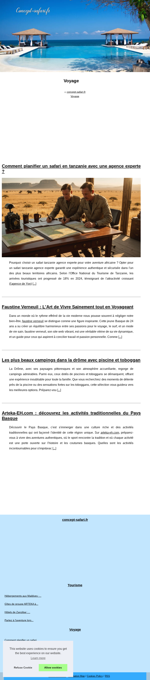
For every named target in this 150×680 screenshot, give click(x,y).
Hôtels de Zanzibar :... (17, 612)
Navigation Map (76, 676)
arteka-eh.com (110, 432)
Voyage (75, 96)
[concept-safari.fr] (75, 36)
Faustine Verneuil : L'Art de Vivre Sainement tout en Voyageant (67, 306)
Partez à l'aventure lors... (19, 620)
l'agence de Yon (20, 283)
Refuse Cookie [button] (23, 667)
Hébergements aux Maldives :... (23, 595)
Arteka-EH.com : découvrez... (22, 664)
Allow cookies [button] (53, 667)
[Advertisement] (71, 127)
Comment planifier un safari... (22, 640)
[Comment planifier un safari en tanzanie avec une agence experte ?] (71, 217)
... (34, 283)
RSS (107, 676)
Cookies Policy (95, 676)
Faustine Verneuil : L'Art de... (21, 648)
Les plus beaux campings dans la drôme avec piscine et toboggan (71, 360)
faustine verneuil (33, 321)
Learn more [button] (38, 658)
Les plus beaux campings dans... (24, 656)
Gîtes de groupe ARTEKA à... (21, 603)
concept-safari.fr (76, 91)
